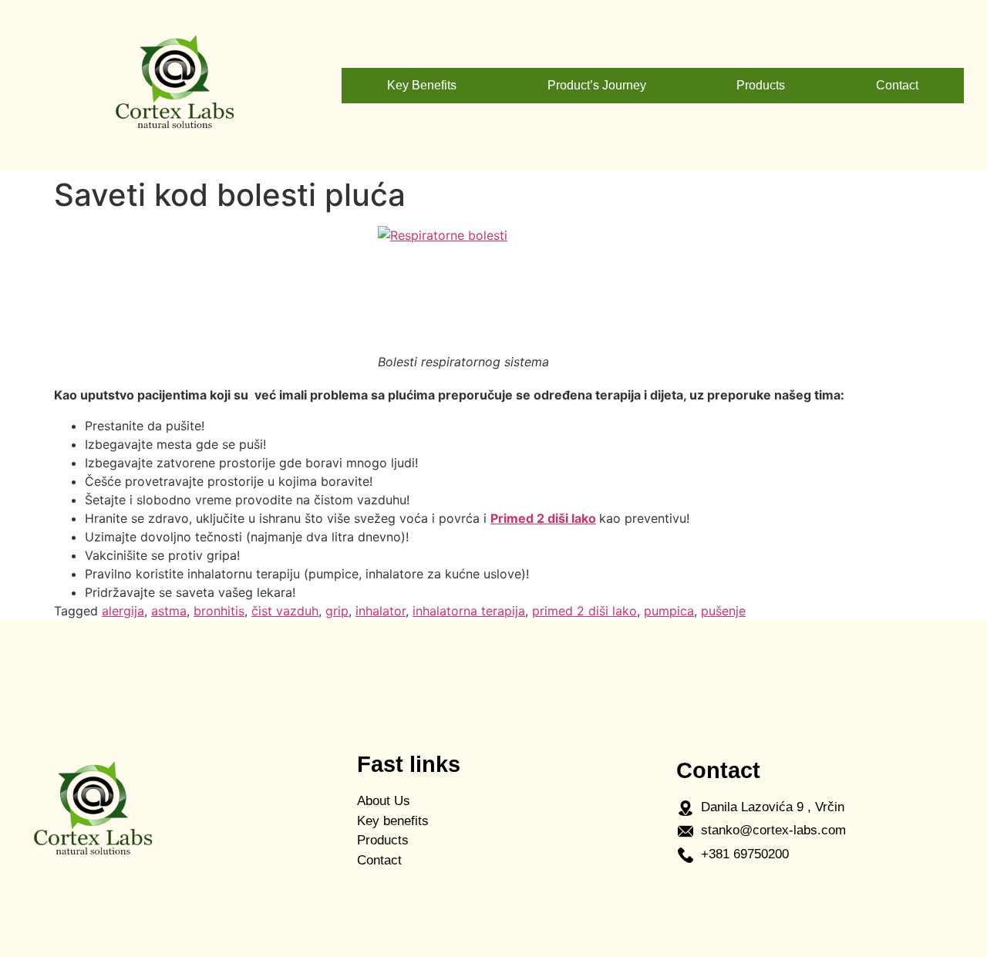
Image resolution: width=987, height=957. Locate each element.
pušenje (723, 610)
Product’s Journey (596, 85)
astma (169, 610)
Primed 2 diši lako (543, 518)
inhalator (380, 610)
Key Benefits (421, 85)
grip (337, 610)
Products (760, 85)
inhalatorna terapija (469, 610)
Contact (897, 85)
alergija (123, 610)
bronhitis (219, 610)
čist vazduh (284, 610)
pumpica (669, 610)
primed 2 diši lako (584, 610)
